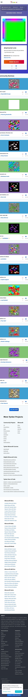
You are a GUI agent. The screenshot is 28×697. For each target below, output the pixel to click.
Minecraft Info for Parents (9, 473)
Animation (6, 434)
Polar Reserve (4, 403)
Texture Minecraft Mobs (10, 528)
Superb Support (5, 279)
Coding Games (4, 651)
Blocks (21, 7)
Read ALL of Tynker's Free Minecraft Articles (13, 475)
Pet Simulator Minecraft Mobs (12, 537)
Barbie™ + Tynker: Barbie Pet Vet (10, 483)
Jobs (2, 640)
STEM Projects (18, 672)
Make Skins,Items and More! (10, 459)
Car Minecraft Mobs (9, 535)
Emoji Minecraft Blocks (10, 558)
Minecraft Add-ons (5, 662)
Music (5, 440)
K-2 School (17, 663)
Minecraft (15, 7)
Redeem (17, 638)
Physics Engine (7, 431)
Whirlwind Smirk (5, 176)
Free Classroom (19, 655)
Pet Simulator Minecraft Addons (12, 581)
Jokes (5, 429)
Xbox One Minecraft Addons (11, 583)
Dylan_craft (3, 382)
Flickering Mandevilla (6, 114)
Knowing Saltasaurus (6, 362)
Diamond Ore (7, 57)
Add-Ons (19, 429)
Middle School (18, 658)
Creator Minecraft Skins (10, 511)
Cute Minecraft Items (10, 610)
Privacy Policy (5, 681)
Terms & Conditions (6, 680)
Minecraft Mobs (5, 658)
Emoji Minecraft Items (10, 600)
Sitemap (3, 643)
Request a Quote (19, 674)
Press (2, 638)
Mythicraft (6, 451)
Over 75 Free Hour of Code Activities (11, 489)
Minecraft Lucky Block (10, 556)
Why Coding (18, 640)
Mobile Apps (4, 641)
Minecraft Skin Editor (6, 656)
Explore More (14, 409)
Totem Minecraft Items (10, 602)
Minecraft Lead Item (9, 592)
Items (19, 431)
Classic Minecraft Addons (11, 587)
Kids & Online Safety (6, 683)
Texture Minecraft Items (10, 604)
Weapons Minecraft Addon (11, 575)
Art (4, 425)
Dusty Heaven (4, 155)
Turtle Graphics (7, 442)
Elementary (18, 656)
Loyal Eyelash (4, 300)
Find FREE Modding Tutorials (10, 469)
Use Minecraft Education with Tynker (11, 471)
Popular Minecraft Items (10, 598)
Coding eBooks (4, 645)
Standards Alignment (20, 667)
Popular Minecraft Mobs (10, 532)
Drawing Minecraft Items (10, 606)
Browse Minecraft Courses (9, 461)
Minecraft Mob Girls (9, 533)
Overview (17, 633)
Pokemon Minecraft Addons (11, 585)
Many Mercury (4, 217)
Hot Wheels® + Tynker (8, 487)
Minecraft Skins (5, 655)
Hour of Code (4, 668)
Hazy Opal (3, 320)
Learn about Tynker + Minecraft (14, 12)
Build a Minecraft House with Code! (11, 467)
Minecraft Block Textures (10, 554)
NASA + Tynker (7, 485)
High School (18, 660)
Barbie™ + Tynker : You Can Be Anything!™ (12, 482)
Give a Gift (17, 636)
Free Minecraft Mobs (10, 541)
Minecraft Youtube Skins (10, 507)
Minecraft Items (5, 663)
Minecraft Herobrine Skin (11, 520)
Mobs (19, 432)
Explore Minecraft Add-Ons (9, 465)
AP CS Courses (18, 662)
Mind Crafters (6, 453)
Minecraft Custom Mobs (10, 543)
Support (3, 636)
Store (2, 646)
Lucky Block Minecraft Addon (11, 573)
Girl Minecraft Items (9, 608)
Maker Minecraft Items (10, 596)
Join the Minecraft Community (10, 463)
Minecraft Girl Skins (9, 518)
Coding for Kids (7, 7)
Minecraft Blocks (5, 660)
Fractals (5, 432)
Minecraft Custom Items (10, 594)
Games (5, 436)
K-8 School (17, 665)
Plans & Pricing (18, 643)
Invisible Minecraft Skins (10, 503)
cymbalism (3, 259)
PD (16, 668)
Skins (19, 425)
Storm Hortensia (5, 135)
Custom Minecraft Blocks (10, 551)
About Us (3, 634)
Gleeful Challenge (5, 341)
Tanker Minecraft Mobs (10, 539)
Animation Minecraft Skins (11, 516)
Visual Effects (6, 427)
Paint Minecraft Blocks (10, 553)
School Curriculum (19, 653)
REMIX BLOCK (14, 62)
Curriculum (18, 634)
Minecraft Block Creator (10, 549)
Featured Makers (19, 641)
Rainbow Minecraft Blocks (11, 560)
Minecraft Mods (5, 665)
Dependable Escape (5, 94)
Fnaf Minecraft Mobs (10, 530)
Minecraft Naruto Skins (10, 513)
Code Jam (3, 667)
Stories (5, 438)
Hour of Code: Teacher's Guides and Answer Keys (14, 491)
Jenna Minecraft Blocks (10, 566)
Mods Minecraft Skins (10, 505)
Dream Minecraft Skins (10, 515)
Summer (17, 646)
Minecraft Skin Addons (10, 577)
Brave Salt (3, 197)
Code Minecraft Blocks (10, 564)
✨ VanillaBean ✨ (5, 238)
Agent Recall (6, 449)
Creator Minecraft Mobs (10, 526)
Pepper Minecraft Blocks (10, 562)
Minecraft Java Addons (10, 579)
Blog (2, 633)
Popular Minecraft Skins (10, 509)
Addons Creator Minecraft (11, 572)
